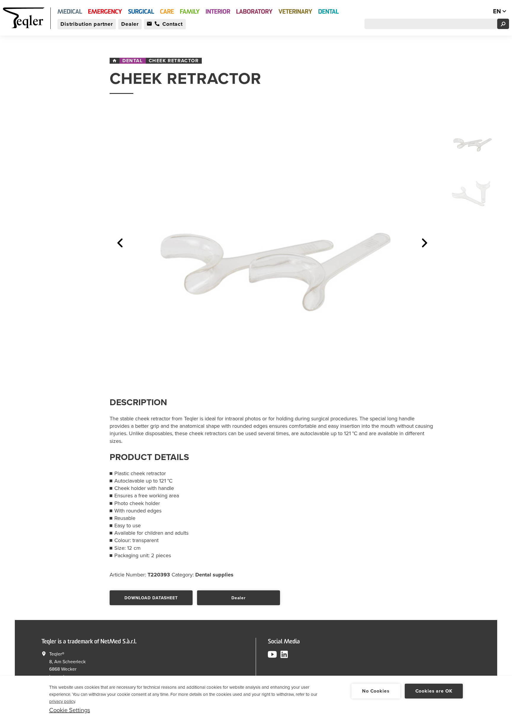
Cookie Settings (69, 710)
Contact (172, 24)
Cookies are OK (433, 691)
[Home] (114, 61)
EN (498, 12)
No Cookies (375, 691)
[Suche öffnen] (503, 24)
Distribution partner (86, 24)
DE (485, 12)
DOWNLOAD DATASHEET (150, 597)
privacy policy (62, 701)
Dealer (130, 24)
